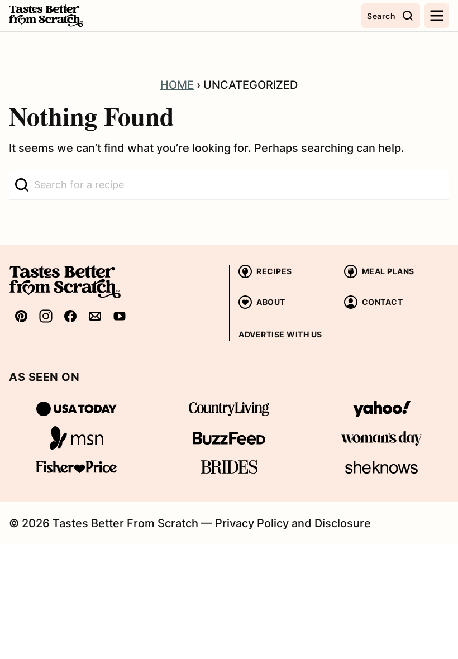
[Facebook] (70, 316)
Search (381, 16)
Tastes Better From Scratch (65, 15)
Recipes (274, 271)
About (270, 302)
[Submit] (21, 185)
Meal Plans (388, 271)
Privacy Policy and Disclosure (293, 523)
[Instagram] (46, 316)
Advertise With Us (280, 334)
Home (177, 85)
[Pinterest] (21, 316)
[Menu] (436, 15)
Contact (382, 302)
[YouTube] (119, 316)
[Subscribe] (95, 316)
